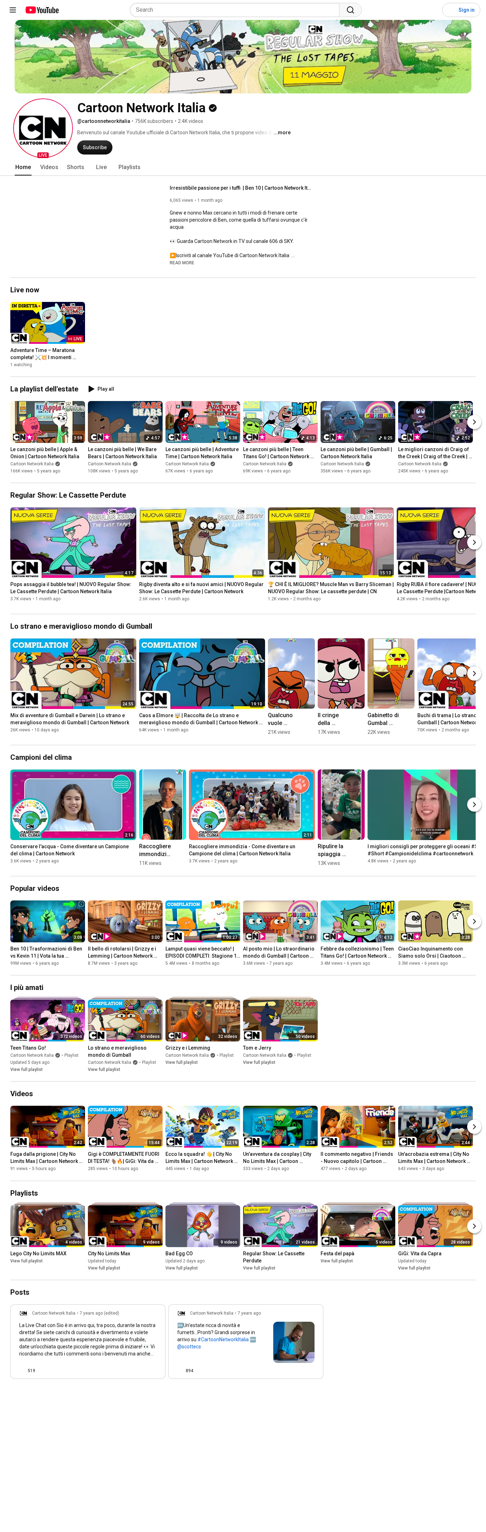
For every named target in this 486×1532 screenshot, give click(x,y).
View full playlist (26, 1069)
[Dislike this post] (43, 1370)
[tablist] (243, 167)
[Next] (474, 422)
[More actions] (308, 718)
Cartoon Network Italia (32, 463)
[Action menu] (154, 1371)
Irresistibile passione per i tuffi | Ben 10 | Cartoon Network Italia (241, 188)
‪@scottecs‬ (189, 1346)
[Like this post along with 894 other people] (180, 1370)
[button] (43, 128)
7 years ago (249, 1313)
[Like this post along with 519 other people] (22, 1370)
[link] (88, 1344)
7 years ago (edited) (99, 1313)
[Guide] (13, 10)
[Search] (350, 10)
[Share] (122, 1371)
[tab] (23, 167)
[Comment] (139, 1371)
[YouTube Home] (42, 10)
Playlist (71, 1055)
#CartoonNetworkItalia (223, 1339)
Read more (182, 262)
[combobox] (237, 10)
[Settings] (432, 10)
